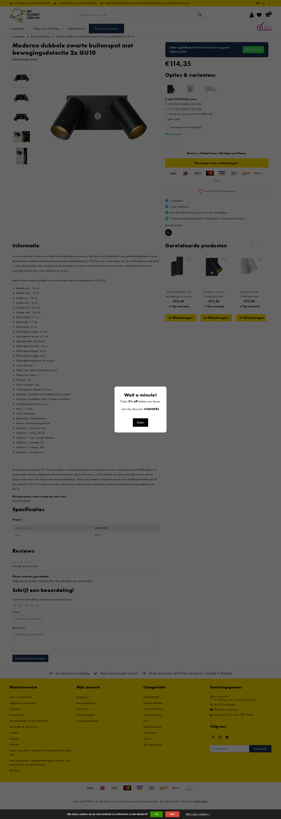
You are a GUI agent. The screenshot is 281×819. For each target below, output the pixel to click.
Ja (156, 814)
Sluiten (140, 422)
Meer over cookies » (198, 814)
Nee (172, 814)
